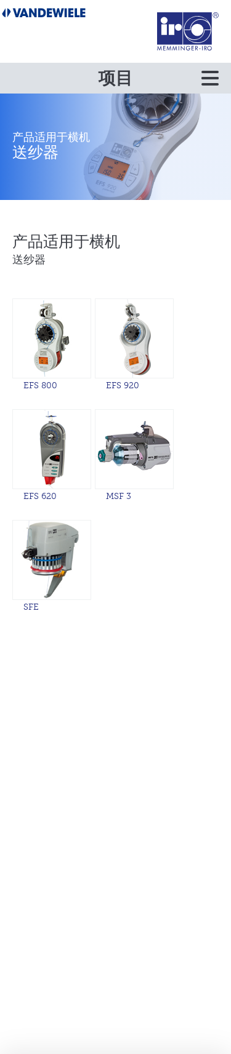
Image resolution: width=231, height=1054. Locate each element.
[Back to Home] (188, 31)
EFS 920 (122, 385)
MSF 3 (118, 496)
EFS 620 (40, 496)
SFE (31, 607)
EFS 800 (40, 385)
